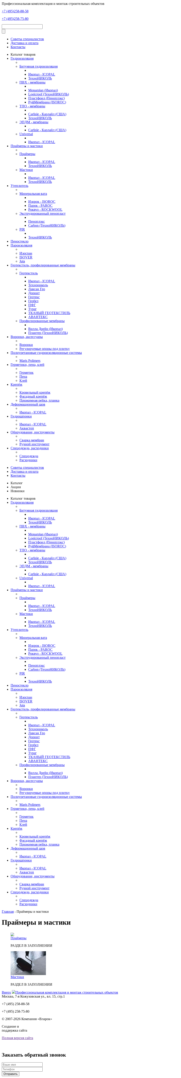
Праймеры (18, 938)
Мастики (17, 977)
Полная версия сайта (17, 1038)
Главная (8, 911)
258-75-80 (15, 19)
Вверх (6, 992)
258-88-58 (15, 11)
